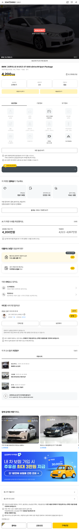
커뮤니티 (39, 356)
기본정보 (39, 103)
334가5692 (12, 2)
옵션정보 (14, 103)
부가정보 (65, 103)
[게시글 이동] (39, 365)
